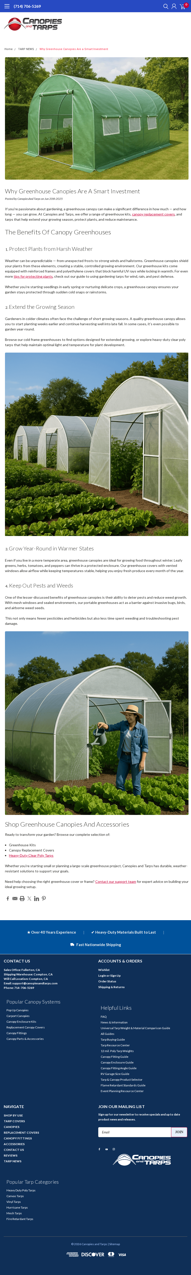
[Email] (14, 898)
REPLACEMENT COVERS (21, 1132)
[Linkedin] (36, 898)
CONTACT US (14, 1150)
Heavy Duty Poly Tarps (21, 1190)
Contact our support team (115, 881)
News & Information (114, 1022)
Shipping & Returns (111, 987)
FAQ (104, 1016)
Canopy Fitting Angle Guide (119, 1068)
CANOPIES (11, 1127)
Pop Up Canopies (17, 1010)
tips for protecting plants (33, 276)
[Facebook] (7, 898)
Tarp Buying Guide (113, 1039)
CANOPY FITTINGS (18, 1138)
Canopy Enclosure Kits (21, 1021)
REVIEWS (10, 1155)
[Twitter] (29, 898)
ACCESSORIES (14, 1144)
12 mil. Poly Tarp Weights (117, 1051)
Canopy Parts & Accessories (25, 1039)
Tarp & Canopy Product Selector (122, 1079)
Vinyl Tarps (13, 1202)
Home (8, 49)
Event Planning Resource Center (122, 1091)
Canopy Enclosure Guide (117, 1062)
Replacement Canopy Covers (25, 1027)
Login (102, 975)
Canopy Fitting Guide (114, 1057)
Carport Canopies (18, 1016)
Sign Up (115, 975)
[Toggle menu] (7, 8)
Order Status (107, 981)
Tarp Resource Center (115, 1045)
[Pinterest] (43, 898)
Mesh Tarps (14, 1213)
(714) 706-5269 (27, 6)
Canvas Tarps (15, 1196)
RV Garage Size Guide (115, 1074)
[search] (165, 6)
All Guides (107, 1034)
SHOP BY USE (13, 1115)
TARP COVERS (14, 1121)
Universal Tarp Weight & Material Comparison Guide (135, 1028)
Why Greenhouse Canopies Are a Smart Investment (74, 49)
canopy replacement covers (153, 214)
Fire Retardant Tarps (19, 1219)
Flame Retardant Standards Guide (123, 1085)
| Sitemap (114, 1244)
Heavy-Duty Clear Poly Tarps (31, 855)
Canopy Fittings (16, 1033)
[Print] (22, 898)
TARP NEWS (26, 49)
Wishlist (104, 970)
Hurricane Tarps (17, 1207)
